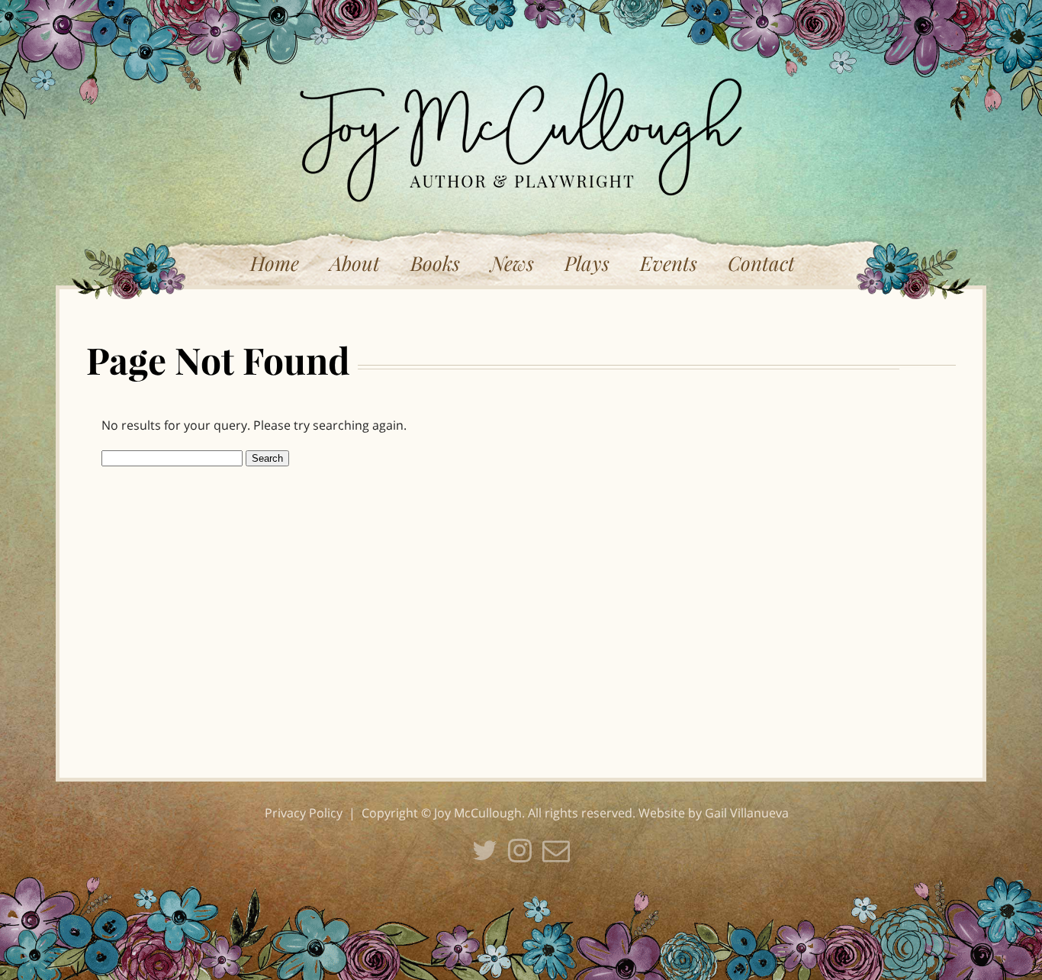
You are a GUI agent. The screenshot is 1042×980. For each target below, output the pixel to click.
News (512, 263)
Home (274, 263)
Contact (761, 263)
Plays (586, 263)
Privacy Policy (304, 812)
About (355, 263)
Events (668, 263)
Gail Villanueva (747, 812)
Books (435, 263)
